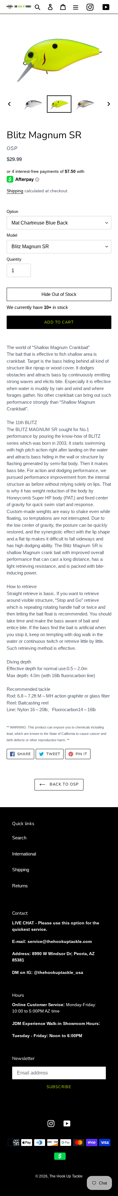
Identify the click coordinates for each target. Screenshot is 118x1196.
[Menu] (75, 6)
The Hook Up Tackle (66, 1176)
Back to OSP (63, 784)
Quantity (14, 259)
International (24, 853)
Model (12, 235)
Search (19, 837)
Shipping (15, 190)
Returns (20, 885)
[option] (33, 104)
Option (12, 211)
